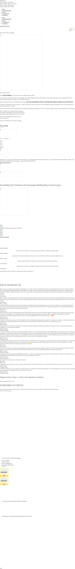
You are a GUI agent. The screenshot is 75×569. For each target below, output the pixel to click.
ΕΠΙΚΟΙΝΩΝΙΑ (4, 15)
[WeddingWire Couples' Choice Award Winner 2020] (4, 484)
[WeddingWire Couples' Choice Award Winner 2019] (4, 476)
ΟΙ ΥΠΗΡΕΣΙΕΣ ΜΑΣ (5, 13)
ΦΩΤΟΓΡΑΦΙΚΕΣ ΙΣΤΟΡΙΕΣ (6, 10)
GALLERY (3, 12)
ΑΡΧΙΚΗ (3, 9)
